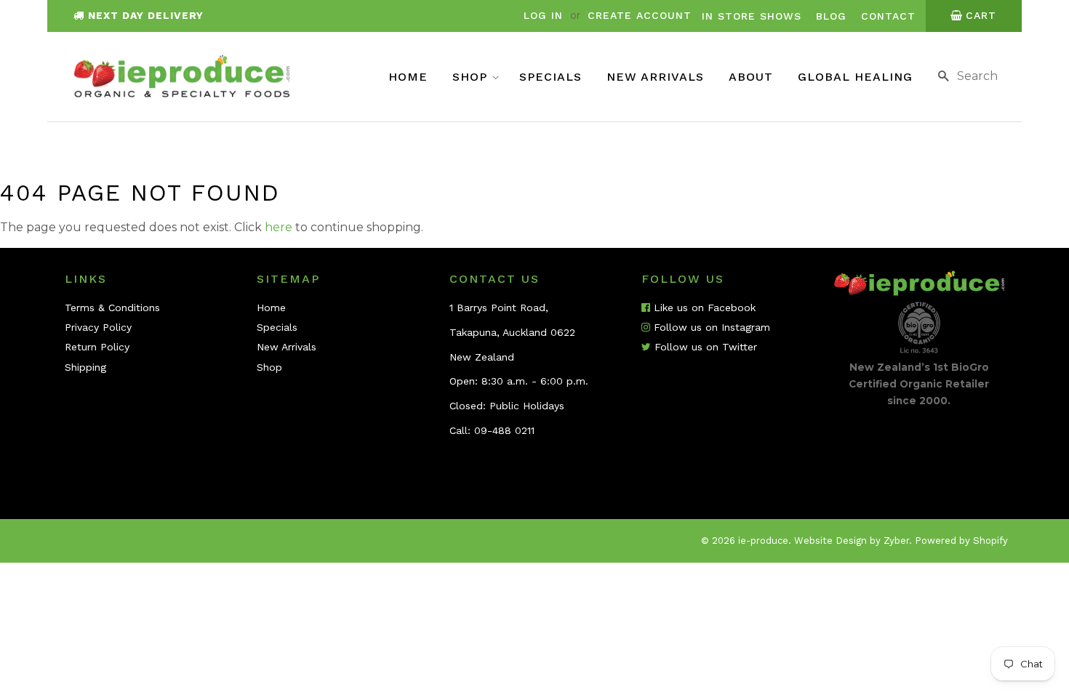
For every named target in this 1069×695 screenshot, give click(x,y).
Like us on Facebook (703, 307)
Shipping (85, 367)
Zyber (896, 540)
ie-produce (763, 540)
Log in (543, 15)
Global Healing (855, 77)
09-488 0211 (504, 430)
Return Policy (97, 347)
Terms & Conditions (112, 307)
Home (408, 77)
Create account (640, 15)
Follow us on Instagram (710, 327)
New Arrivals (655, 77)
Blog (831, 16)
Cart (981, 15)
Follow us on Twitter (704, 347)
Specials (550, 77)
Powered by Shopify (961, 540)
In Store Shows (751, 16)
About (751, 77)
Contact (888, 16)
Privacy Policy (98, 327)
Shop (472, 77)
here (278, 227)
